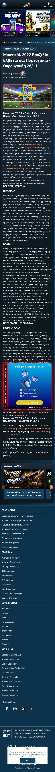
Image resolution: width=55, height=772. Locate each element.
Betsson (32, 320)
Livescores (6, 584)
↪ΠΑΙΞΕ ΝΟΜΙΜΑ (29, 402)
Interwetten (7, 631)
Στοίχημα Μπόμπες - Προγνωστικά (17, 516)
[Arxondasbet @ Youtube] (31, 709)
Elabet (4, 617)
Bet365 (5, 640)
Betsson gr (21, 415)
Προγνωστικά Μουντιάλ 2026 (20, 48)
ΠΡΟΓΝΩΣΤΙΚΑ (8, 510)
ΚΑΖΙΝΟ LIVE (7, 649)
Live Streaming (8, 589)
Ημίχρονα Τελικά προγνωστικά (15, 525)
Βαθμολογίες (7, 580)
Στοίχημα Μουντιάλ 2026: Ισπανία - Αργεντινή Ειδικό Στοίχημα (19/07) (24, 494)
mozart (16, 73)
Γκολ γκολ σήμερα (10, 547)
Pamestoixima (8, 622)
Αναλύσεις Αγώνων (10, 558)
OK (27, 760)
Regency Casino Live (11, 677)
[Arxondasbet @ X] (23, 709)
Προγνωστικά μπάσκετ (12, 538)
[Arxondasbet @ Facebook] (6, 709)
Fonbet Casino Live (10, 686)
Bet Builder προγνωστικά (13, 534)
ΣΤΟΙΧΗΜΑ (7, 552)
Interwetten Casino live (12, 682)
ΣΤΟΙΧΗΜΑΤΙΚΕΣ (9, 603)
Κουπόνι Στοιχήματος (12, 562)
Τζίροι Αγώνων (8, 571)
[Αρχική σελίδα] (4, 42)
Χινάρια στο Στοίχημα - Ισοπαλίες (17, 520)
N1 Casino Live (8, 673)
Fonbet (5, 626)
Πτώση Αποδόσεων (10, 567)
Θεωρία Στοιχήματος (11, 598)
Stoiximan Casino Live (11, 655)
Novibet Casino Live (10, 659)
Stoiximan (6, 608)
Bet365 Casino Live (10, 690)
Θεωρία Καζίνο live (10, 695)
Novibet (5, 613)
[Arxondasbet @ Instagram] (15, 709)
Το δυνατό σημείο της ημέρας (15, 529)
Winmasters (7, 635)
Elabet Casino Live (10, 664)
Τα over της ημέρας (10, 543)
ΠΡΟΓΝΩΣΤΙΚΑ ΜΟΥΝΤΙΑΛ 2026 (15, 42)
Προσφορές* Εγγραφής (12, 593)
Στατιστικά (7, 576)
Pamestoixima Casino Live (13, 668)
